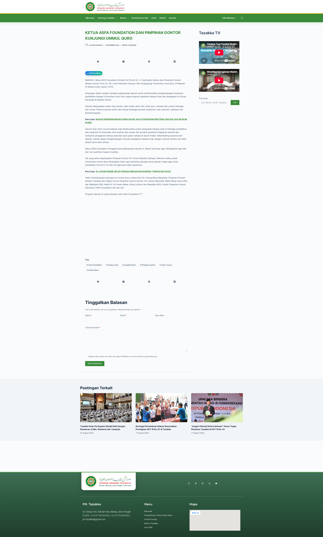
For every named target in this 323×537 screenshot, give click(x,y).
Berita (123, 18)
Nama (88, 315)
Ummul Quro (93, 270)
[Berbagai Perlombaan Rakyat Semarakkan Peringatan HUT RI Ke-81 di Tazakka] (161, 407)
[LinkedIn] (174, 61)
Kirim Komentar (95, 363)
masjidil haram (129, 265)
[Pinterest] (149, 61)
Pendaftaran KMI (140, 18)
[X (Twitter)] (123, 61)
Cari (235, 102)
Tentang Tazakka (106, 18)
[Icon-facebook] (196, 483)
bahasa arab (112, 265)
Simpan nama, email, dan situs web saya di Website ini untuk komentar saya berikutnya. (122, 356)
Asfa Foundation (94, 265)
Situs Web (159, 315)
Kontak (172, 18)
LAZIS (153, 18)
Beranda (90, 18)
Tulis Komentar (92, 327)
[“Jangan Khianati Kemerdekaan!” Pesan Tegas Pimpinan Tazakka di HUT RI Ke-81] (217, 407)
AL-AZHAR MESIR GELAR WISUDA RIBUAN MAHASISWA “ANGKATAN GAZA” (133, 171)
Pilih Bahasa (228, 18)
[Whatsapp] (189, 483)
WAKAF (162, 18)
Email (123, 315)
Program (132, 45)
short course (166, 265)
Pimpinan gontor (147, 265)
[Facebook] (98, 61)
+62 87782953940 (100, 515)
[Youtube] (216, 483)
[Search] (242, 18)
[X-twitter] (209, 483)
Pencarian (203, 98)
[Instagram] (202, 483)
